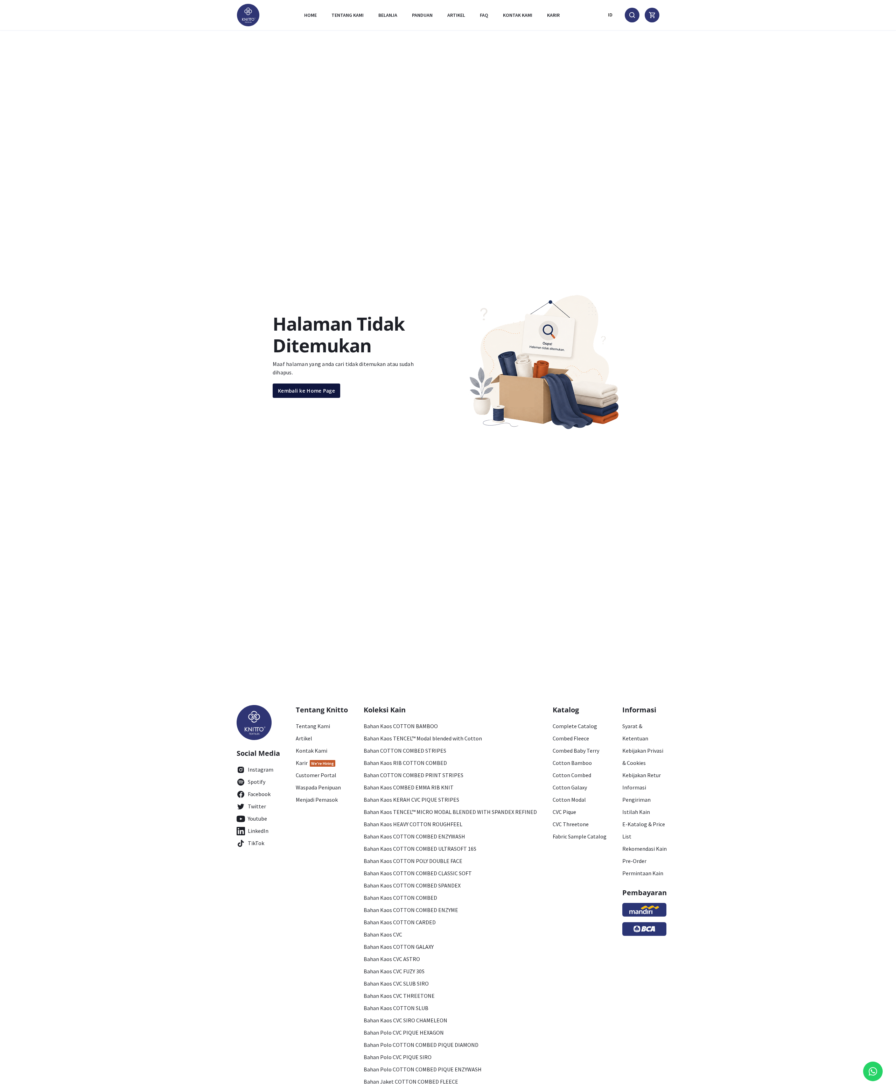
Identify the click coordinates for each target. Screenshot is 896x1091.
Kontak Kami (311, 750)
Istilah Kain (636, 811)
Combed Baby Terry (576, 750)
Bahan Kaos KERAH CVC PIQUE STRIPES (411, 799)
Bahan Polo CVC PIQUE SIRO (398, 1057)
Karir (553, 15)
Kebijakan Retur (641, 775)
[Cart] (652, 15)
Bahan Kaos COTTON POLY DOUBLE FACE (413, 860)
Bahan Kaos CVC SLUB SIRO (396, 983)
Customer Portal (316, 775)
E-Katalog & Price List (643, 830)
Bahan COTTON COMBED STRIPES (405, 750)
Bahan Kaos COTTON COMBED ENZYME (411, 909)
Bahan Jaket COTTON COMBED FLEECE (411, 1081)
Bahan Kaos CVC (383, 934)
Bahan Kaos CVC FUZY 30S (394, 971)
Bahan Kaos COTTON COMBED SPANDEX (412, 885)
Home (310, 15)
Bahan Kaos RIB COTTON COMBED (405, 762)
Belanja (387, 15)
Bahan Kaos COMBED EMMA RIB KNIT (409, 787)
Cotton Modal (569, 799)
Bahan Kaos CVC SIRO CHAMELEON (405, 1020)
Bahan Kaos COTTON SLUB (396, 1007)
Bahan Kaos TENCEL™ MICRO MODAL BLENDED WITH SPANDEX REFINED (450, 811)
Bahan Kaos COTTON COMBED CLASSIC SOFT (418, 873)
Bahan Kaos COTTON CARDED (400, 922)
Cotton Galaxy (570, 787)
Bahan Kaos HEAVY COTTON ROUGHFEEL (413, 824)
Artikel (456, 15)
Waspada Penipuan (318, 787)
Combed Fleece (571, 738)
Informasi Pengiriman (636, 793)
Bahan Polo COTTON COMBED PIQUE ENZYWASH (423, 1069)
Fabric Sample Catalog (580, 836)
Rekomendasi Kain (644, 848)
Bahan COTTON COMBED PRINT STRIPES (413, 775)
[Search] (632, 15)
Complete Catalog (575, 726)
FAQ (484, 15)
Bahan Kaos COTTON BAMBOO (401, 726)
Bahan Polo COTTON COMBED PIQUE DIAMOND (421, 1044)
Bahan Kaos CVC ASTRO (392, 958)
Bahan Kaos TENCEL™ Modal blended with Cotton (423, 738)
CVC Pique (564, 811)
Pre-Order (634, 860)
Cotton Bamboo (572, 762)
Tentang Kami (347, 15)
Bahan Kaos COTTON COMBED (400, 897)
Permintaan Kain (642, 873)
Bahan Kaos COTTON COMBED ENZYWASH (414, 836)
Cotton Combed (572, 775)
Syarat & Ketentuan (635, 732)
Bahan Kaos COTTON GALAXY (399, 946)
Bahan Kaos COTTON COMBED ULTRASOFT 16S (420, 848)
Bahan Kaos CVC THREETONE (399, 995)
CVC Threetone (571, 824)
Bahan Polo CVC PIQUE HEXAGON (404, 1032)
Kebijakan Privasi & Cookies (642, 756)
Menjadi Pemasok (317, 799)
